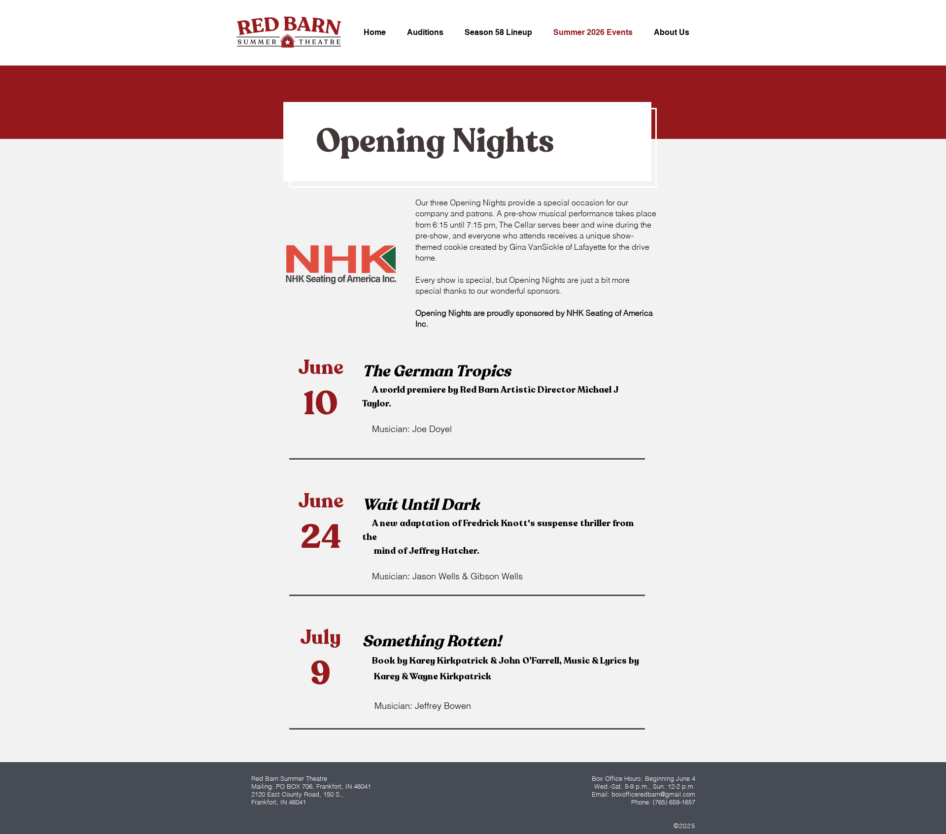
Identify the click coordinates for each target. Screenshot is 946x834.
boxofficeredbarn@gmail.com (653, 794)
